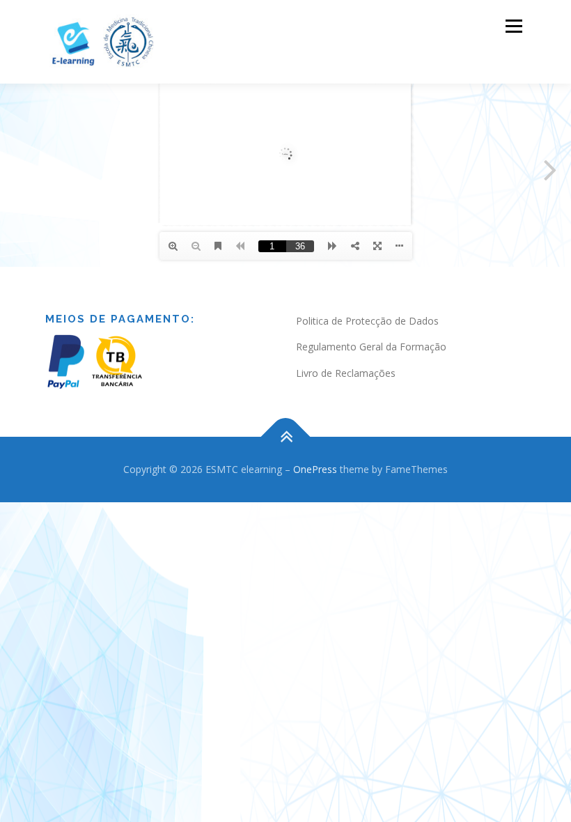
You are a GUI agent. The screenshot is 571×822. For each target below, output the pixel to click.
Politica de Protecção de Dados (367, 320)
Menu (513, 26)
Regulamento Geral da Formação (371, 346)
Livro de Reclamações (346, 373)
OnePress (315, 469)
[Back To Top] (286, 437)
